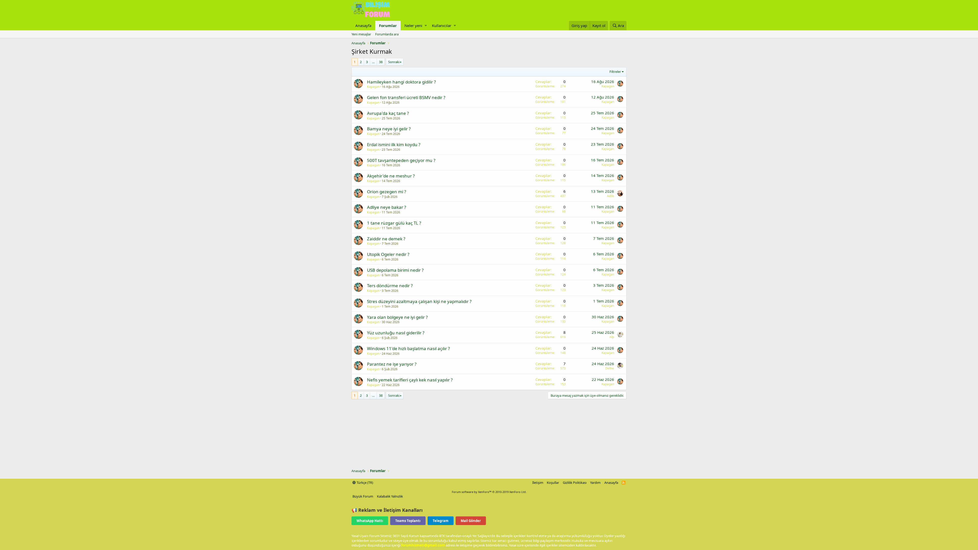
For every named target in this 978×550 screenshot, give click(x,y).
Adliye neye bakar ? (386, 207)
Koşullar (553, 482)
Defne (609, 368)
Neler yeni (413, 25)
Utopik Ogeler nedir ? (388, 254)
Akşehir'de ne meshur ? (391, 176)
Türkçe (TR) (364, 482)
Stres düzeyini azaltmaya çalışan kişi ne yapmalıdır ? (419, 301)
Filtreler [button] (615, 71)
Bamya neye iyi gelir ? (389, 129)
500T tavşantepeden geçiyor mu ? (401, 160)
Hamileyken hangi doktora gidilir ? (401, 82)
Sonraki (394, 62)
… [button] (373, 62)
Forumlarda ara (387, 34)
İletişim (537, 482)
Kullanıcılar (441, 25)
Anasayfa (363, 25)
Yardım (595, 482)
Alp (611, 337)
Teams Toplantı (407, 520)
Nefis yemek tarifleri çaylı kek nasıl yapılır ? (410, 380)
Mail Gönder (471, 520)
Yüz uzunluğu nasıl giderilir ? (395, 333)
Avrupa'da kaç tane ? (388, 113)
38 (381, 62)
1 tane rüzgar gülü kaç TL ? (394, 223)
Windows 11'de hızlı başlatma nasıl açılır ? (408, 348)
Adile (610, 196)
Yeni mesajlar (361, 34)
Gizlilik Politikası (575, 482)
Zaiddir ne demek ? (386, 239)
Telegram (441, 520)
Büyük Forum (362, 496)
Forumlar (388, 25)
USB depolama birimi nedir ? (395, 270)
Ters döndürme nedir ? (390, 285)
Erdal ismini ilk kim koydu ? (393, 144)
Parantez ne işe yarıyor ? (391, 364)
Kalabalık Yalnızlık (390, 496)
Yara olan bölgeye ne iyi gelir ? (397, 317)
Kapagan (373, 87)
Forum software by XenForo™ (489, 492)
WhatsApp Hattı (370, 520)
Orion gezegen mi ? (386, 192)
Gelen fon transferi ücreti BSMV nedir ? (406, 97)
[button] (425, 25)
